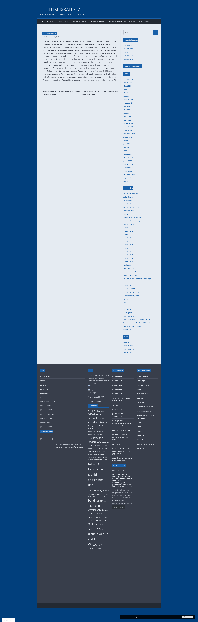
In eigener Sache (129, 224)
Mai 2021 (126, 93)
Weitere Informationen (174, 617)
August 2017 (127, 178)
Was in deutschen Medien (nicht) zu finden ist (139, 323)
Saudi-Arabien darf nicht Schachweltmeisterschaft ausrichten (100, 92)
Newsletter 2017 (129, 289)
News (125, 282)
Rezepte (139, 427)
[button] (54, 21)
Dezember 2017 (128, 164)
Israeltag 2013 (128, 234)
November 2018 (128, 127)
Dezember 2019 (128, 103)
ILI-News (50, 21)
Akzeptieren (187, 617)
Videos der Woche (129, 316)
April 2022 (126, 89)
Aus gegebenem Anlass (131, 207)
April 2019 (126, 113)
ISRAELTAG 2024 (128, 59)
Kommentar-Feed (129, 349)
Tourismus (127, 309)
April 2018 (126, 151)
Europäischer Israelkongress (133, 221)
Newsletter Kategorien (131, 296)
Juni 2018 (126, 144)
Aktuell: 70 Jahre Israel (131, 194)
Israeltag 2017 (128, 248)
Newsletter (127, 285)
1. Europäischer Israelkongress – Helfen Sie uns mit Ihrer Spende (121, 423)
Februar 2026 (128, 79)
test (124, 306)
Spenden (132, 21)
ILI (43, 21)
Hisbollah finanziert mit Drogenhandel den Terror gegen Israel (121, 451)
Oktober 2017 (128, 171)
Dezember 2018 (128, 123)
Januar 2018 (127, 161)
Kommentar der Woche (49, 33)
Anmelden (127, 342)
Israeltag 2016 (128, 245)
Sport (125, 302)
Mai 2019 (126, 110)
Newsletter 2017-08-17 (131, 292)
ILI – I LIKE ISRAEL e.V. (60, 9)
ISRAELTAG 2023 (128, 56)
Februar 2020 (128, 100)
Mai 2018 (126, 147)
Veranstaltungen (79, 21)
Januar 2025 (127, 83)
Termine (115, 405)
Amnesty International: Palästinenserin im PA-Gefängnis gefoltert (61, 92)
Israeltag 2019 (128, 255)
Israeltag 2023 (128, 52)
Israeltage (140, 398)
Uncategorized (128, 313)
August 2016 (127, 181)
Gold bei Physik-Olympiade (121, 430)
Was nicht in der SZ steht (132, 326)
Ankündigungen (128, 197)
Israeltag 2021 (128, 262)
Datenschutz (44, 389)
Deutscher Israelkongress (132, 217)
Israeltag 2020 (128, 258)
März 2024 (127, 86)
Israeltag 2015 (128, 241)
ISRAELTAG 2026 (128, 49)
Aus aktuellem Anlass (130, 204)
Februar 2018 (128, 157)
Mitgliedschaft (45, 376)
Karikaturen (127, 265)
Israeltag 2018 (128, 251)
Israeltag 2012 (128, 231)
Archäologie (127, 200)
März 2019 (127, 117)
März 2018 (127, 154)
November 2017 (128, 168)
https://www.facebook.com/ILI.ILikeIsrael (69, 447)
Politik (125, 299)
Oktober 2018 (128, 130)
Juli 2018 (126, 140)
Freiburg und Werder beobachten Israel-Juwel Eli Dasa (121, 437)
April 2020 (126, 96)
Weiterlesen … (118, 507)
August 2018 (127, 137)
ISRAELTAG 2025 (128, 46)
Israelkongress (97, 21)
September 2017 (129, 174)
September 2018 (129, 134)
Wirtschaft (127, 330)
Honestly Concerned (117, 21)
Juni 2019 (126, 106)
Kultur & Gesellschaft (130, 275)
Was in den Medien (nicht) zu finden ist (137, 319)
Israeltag (62, 21)
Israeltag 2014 (128, 238)
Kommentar (116, 444)
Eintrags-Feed (128, 346)
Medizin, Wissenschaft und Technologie (137, 279)
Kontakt (43, 385)
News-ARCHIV (144, 21)
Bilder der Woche (129, 211)
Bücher (125, 214)
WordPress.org (128, 352)
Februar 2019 (128, 120)
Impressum (44, 394)
